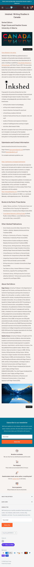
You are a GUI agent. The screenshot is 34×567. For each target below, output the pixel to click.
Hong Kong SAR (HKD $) (8, 532)
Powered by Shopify (6, 563)
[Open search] (24, 7)
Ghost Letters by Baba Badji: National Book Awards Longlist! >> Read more (17, 2)
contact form (15, 478)
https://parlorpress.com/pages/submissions (13, 161)
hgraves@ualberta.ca (11, 152)
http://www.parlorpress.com (9, 191)
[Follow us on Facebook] (3, 541)
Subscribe (17, 441)
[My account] (27, 7)
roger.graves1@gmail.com (16, 149)
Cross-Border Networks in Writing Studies (14, 213)
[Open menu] (2, 7)
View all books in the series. (9, 52)
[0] (31, 8)
